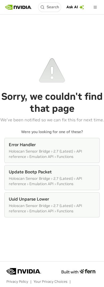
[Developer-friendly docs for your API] (78, 271)
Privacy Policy (17, 281)
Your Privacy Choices (50, 281)
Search (53, 7)
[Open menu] (95, 7)
